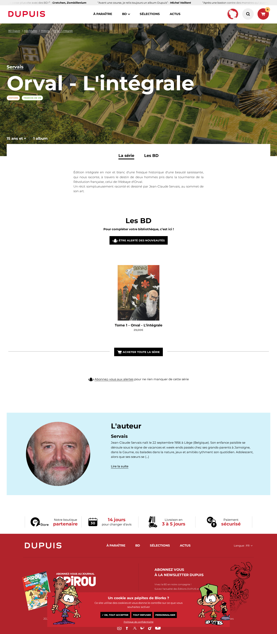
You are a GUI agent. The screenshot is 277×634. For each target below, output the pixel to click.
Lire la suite (119, 466)
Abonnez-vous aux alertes (113, 379)
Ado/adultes (30, 30)
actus (175, 14)
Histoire (45, 30)
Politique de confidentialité (139, 621)
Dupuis (27, 14)
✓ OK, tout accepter (115, 615)
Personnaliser (165, 615)
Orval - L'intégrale (63, 30)
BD (124, 14)
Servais (15, 67)
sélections (150, 14)
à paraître (102, 14)
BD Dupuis (14, 30)
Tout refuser (142, 615)
